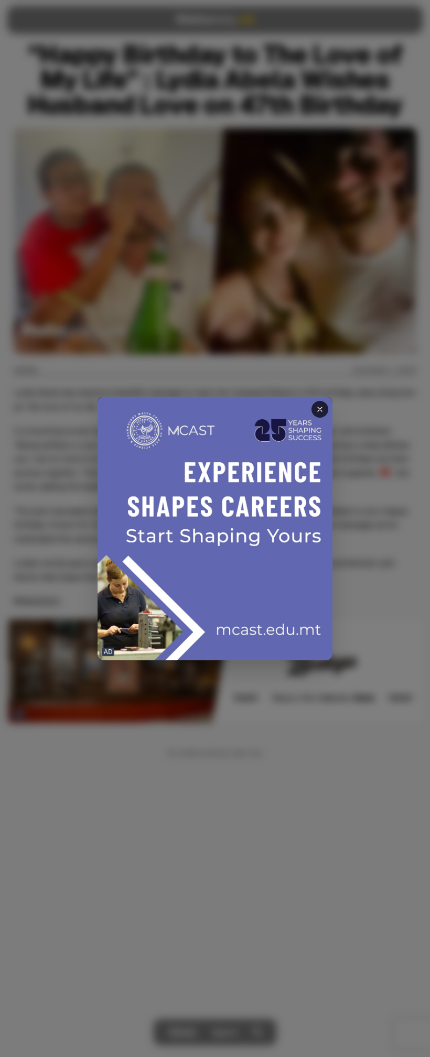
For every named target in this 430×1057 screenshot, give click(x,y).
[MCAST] (215, 528)
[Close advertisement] (319, 409)
